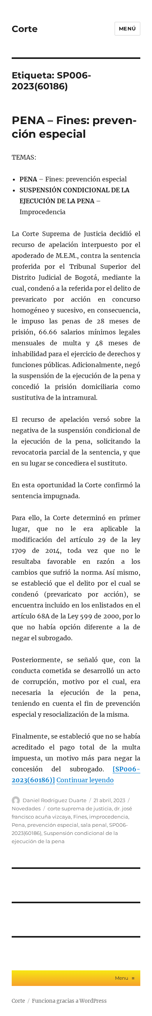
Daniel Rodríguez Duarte (55, 800)
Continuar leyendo (85, 780)
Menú (127, 28)
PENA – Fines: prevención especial (74, 127)
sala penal (94, 825)
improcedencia (108, 817)
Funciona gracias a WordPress (69, 1001)
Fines (80, 817)
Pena (18, 825)
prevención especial (52, 825)
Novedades (26, 808)
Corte (25, 28)
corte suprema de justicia (80, 808)
